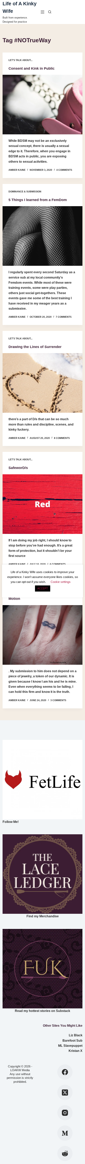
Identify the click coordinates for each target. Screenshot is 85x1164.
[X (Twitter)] (65, 1092)
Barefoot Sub (72, 1040)
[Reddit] (65, 1153)
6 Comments (58, 564)
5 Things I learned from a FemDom (37, 200)
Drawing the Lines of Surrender (34, 347)
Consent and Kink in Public (31, 68)
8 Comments (62, 438)
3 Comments (58, 700)
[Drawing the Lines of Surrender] (42, 383)
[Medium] (65, 1133)
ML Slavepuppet (70, 1045)
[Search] (49, 11)
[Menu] (42, 12)
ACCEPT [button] (42, 588)
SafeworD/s (18, 468)
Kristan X (75, 1050)
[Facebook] (65, 1072)
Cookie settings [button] (61, 581)
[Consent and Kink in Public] (42, 104)
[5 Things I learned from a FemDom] (42, 236)
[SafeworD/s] (42, 504)
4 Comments (64, 170)
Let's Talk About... (20, 60)
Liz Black (75, 1035)
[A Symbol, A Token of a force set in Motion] (42, 635)
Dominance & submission (24, 191)
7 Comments (64, 317)
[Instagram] (65, 1113)
